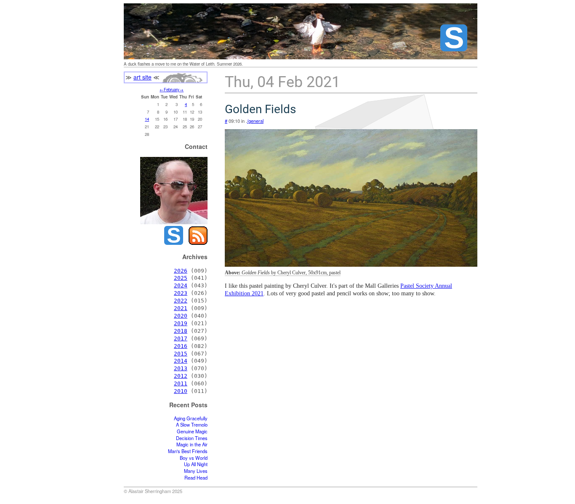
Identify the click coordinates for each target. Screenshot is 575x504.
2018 (180, 331)
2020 (180, 316)
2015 (180, 353)
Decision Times (192, 438)
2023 (180, 293)
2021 (180, 308)
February (171, 90)
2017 (180, 338)
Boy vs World (194, 458)
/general (255, 120)
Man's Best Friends (188, 451)
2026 (180, 271)
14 (147, 119)
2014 (180, 361)
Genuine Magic (192, 431)
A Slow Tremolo (192, 425)
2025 (180, 278)
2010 (180, 391)
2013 (180, 368)
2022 (180, 300)
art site (142, 77)
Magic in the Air (192, 444)
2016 (180, 346)
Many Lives (196, 471)
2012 (180, 376)
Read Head (196, 478)
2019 (180, 323)
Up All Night (196, 464)
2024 (180, 285)
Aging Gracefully (191, 418)
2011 (180, 383)
